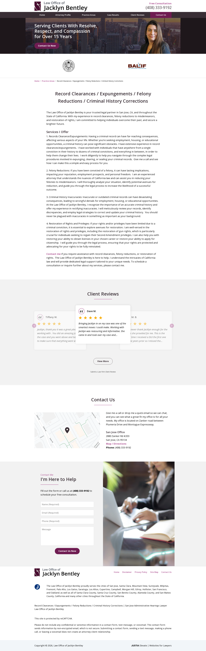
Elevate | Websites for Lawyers (151, 645)
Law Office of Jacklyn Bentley (68, 645)
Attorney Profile (63, 15)
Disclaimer (127, 572)
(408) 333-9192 (159, 7)
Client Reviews (137, 15)
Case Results (113, 15)
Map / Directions (116, 443)
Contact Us (161, 15)
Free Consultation (160, 3)
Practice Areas (88, 15)
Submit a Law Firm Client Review (103, 372)
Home (42, 15)
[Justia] (37, 587)
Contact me (53, 254)
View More (103, 361)
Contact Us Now (47, 45)
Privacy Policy (141, 572)
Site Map (154, 572)
